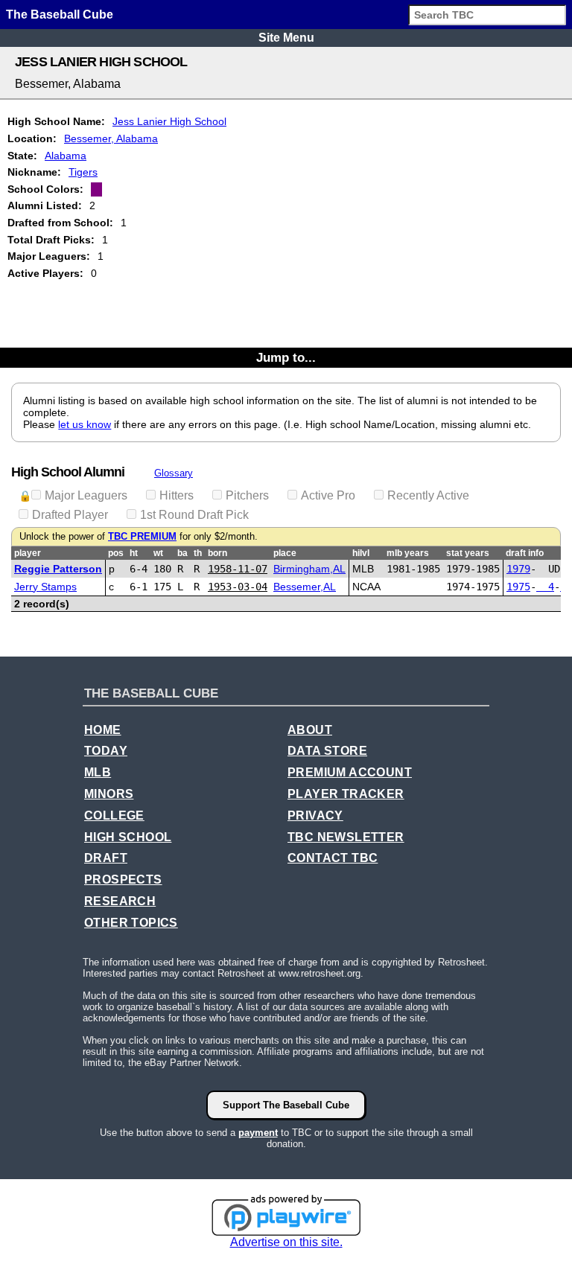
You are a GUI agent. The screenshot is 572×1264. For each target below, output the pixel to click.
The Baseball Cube (59, 14)
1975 (518, 587)
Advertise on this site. (286, 1242)
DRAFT (105, 858)
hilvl (360, 553)
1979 (518, 569)
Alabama (65, 156)
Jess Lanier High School (169, 121)
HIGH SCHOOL (127, 837)
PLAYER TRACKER (345, 794)
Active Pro (328, 495)
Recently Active (428, 495)
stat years (467, 553)
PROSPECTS (123, 879)
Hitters (176, 495)
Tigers (83, 172)
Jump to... (286, 357)
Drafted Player (70, 514)
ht (134, 553)
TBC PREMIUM (142, 537)
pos (116, 553)
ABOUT (309, 730)
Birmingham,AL (309, 569)
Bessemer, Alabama (111, 138)
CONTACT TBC (332, 858)
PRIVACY (315, 815)
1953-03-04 (237, 587)
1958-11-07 (237, 569)
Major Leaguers (86, 495)
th (198, 553)
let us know (84, 424)
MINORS (108, 794)
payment (258, 1132)
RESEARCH (120, 901)
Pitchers (247, 495)
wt (158, 553)
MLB (97, 772)
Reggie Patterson (58, 569)
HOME (102, 730)
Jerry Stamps (45, 587)
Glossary (173, 473)
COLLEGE (114, 815)
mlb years (408, 553)
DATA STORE (327, 750)
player (27, 553)
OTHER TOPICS (131, 922)
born (217, 553)
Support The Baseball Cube (286, 1105)
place (284, 553)
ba (182, 553)
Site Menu (286, 37)
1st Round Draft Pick (194, 514)
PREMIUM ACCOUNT (349, 772)
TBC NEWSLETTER (345, 837)
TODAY (105, 750)
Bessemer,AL (304, 587)
